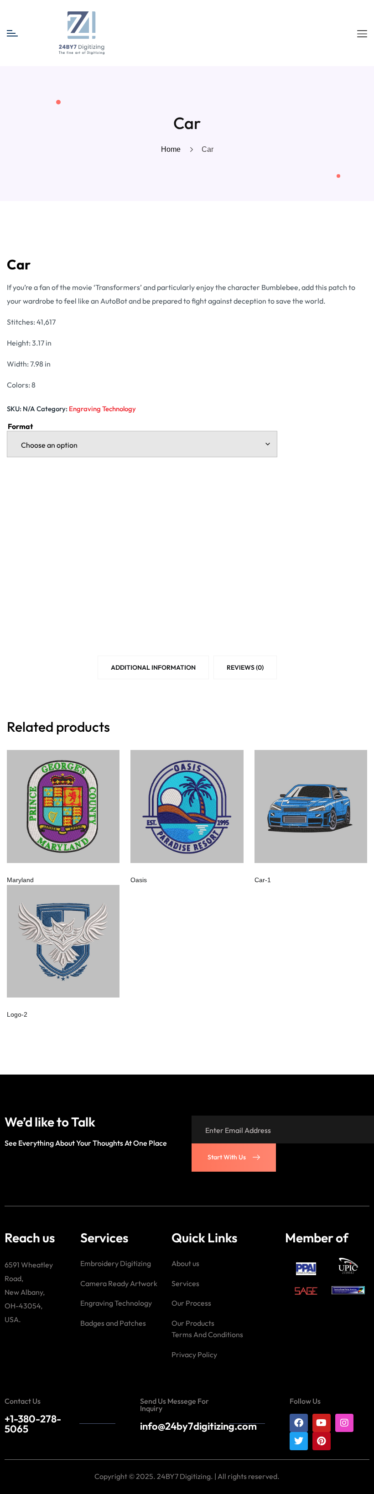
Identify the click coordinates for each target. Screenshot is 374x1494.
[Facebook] (299, 1423)
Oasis (138, 880)
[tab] (153, 669)
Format (20, 426)
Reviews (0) (245, 667)
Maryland (20, 880)
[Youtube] (321, 1423)
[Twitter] (299, 1441)
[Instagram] (344, 1423)
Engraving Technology (102, 408)
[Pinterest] (321, 1441)
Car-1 (263, 880)
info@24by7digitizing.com (198, 1426)
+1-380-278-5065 (33, 1423)
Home (172, 149)
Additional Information (153, 667)
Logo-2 (17, 1014)
